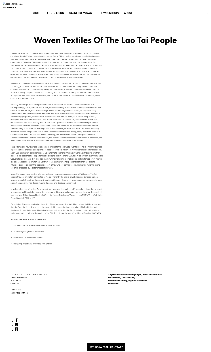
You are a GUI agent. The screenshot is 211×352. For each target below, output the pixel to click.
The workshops (108, 13)
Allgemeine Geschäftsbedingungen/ (125, 274)
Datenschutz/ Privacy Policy (121, 277)
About (128, 13)
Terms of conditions (152, 274)
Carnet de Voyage (81, 13)
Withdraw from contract (106, 347)
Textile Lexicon (54, 13)
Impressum (113, 283)
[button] (205, 12)
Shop (36, 13)
